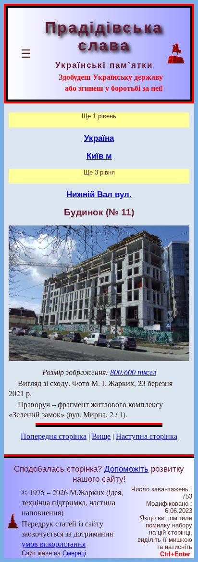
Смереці (74, 553)
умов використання (54, 543)
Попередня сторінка (54, 436)
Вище (101, 436)
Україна (99, 138)
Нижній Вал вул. (99, 194)
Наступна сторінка (146, 436)
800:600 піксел (133, 372)
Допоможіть (126, 469)
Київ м (99, 156)
